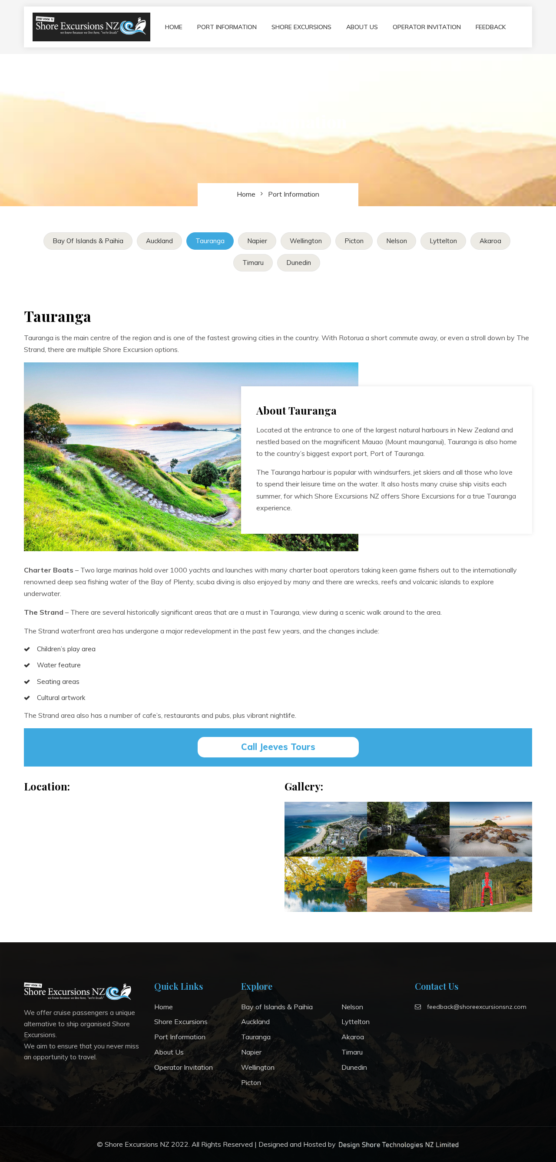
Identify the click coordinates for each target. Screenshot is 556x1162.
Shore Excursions (301, 27)
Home (173, 27)
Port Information (227, 27)
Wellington (306, 241)
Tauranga (210, 241)
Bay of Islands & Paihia (88, 241)
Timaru (253, 262)
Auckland (159, 241)
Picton (354, 241)
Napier (257, 241)
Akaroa (490, 241)
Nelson (396, 241)
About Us (362, 27)
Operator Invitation (427, 27)
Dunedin (298, 262)
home (246, 194)
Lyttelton (443, 241)
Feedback (491, 27)
